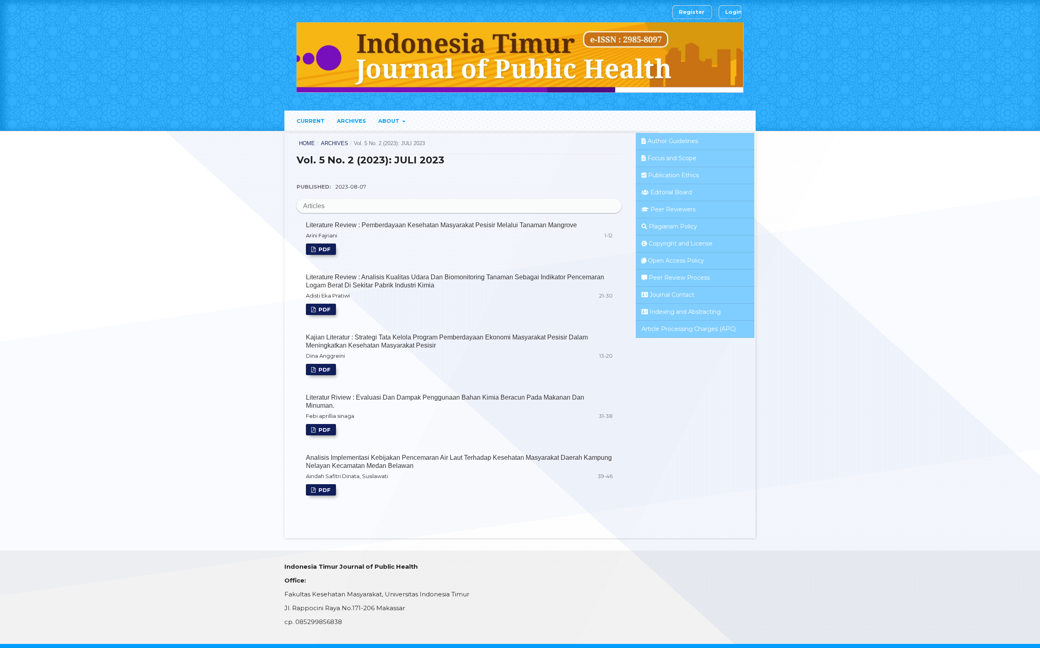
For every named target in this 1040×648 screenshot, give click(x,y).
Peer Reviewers (673, 209)
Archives (351, 120)
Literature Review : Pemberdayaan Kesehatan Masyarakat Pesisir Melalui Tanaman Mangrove (441, 225)
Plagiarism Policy (673, 226)
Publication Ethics (673, 175)
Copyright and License (681, 243)
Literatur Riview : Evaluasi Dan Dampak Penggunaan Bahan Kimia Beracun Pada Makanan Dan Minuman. (445, 401)
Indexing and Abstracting (685, 311)
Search (730, 119)
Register (691, 12)
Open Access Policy (676, 260)
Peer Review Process (679, 277)
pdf (324, 249)
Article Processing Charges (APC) (688, 329)
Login (733, 12)
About (389, 120)
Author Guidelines (673, 141)
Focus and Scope (672, 158)
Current (311, 120)
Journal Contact (672, 294)
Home (307, 143)
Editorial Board (671, 192)
